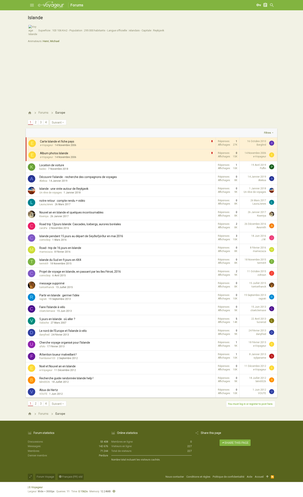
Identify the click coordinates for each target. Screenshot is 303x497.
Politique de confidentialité (228, 476)
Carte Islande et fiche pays (57, 141)
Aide (249, 476)
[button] (32, 5)
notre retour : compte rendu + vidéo (62, 200)
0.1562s (83, 491)
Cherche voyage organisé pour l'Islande (64, 342)
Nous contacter (175, 476)
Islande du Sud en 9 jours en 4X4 (60, 259)
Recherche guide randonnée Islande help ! (66, 378)
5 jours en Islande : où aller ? (57, 319)
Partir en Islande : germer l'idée (59, 295)
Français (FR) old (72, 476)
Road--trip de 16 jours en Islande (60, 248)
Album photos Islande (54, 153)
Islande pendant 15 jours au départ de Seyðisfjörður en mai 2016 (81, 236)
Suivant (57, 122)
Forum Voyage (45, 476)
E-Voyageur (36, 487)
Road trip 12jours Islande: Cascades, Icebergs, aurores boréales (80, 224)
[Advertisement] (151, 75)
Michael (54, 41)
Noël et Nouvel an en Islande (57, 366)
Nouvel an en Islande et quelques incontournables (71, 212)
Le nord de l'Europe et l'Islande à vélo (63, 330)
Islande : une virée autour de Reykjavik (63, 188)
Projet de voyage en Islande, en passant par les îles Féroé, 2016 (80, 271)
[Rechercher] (272, 5)
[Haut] (267, 477)
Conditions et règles (198, 476)
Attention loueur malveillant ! (58, 354)
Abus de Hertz (48, 390)
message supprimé (52, 283)
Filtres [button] (267, 132)
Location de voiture (51, 165)
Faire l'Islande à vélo (52, 307)
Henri (46, 41)
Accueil (259, 476)
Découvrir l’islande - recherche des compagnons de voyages (78, 177)
